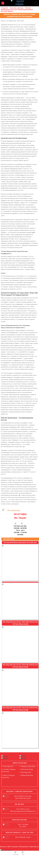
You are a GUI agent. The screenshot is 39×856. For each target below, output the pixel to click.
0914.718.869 (18, 796)
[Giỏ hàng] (36, 3)
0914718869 (20, 514)
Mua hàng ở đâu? (26, 772)
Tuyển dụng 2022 (8, 766)
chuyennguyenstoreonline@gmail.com (25, 811)
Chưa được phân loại (16, 8)
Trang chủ (4, 8)
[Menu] (2, 3)
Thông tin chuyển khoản (28, 766)
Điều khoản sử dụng (27, 769)
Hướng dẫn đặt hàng (27, 775)
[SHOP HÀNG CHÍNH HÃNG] (19, 3)
